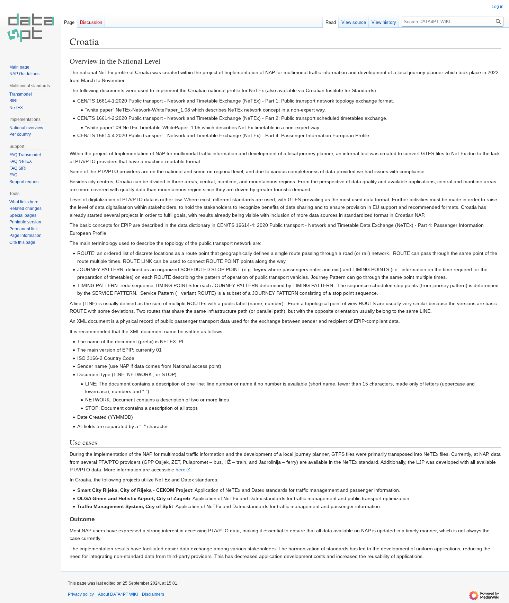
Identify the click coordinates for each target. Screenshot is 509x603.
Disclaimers (153, 594)
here (181, 469)
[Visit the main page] (30, 27)
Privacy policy (81, 594)
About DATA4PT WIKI (118, 594)
